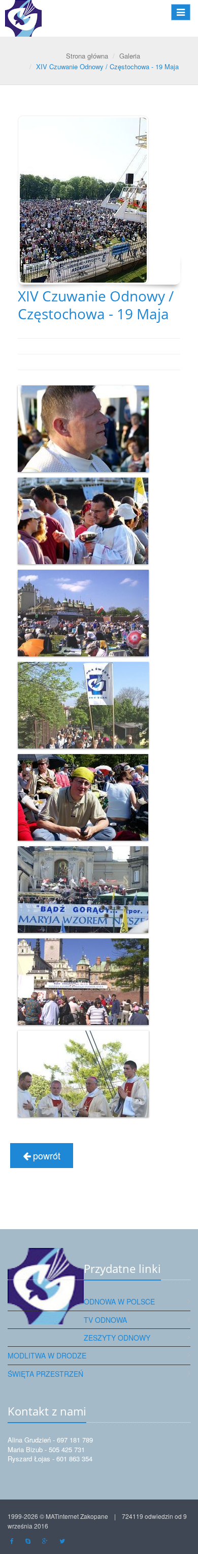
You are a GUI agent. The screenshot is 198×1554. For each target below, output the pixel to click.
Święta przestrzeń (45, 1374)
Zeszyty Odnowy (117, 1338)
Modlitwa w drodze (47, 1355)
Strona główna (87, 56)
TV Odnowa (105, 1320)
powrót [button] (45, 1155)
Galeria (129, 56)
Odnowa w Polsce (119, 1301)
